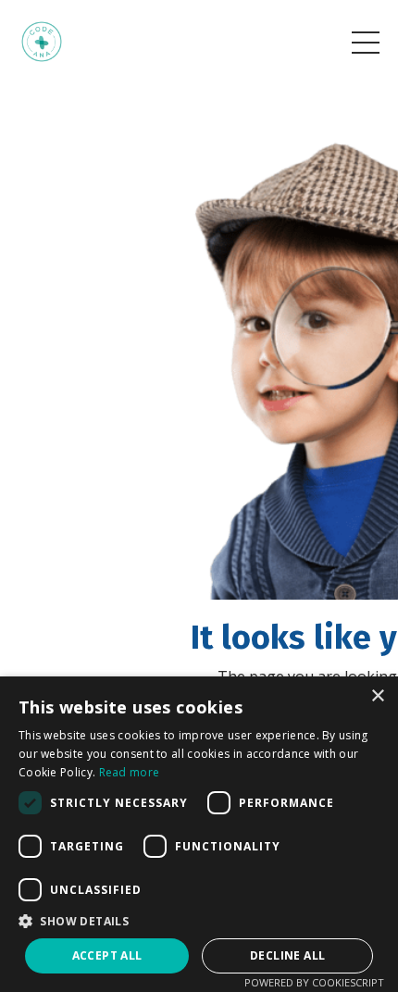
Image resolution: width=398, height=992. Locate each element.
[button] (199, 920)
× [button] (377, 696)
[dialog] (199, 834)
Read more (129, 772)
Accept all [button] (107, 955)
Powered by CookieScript (314, 982)
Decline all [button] (287, 955)
